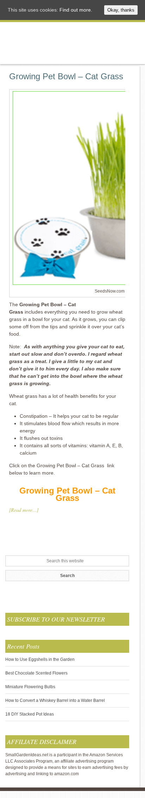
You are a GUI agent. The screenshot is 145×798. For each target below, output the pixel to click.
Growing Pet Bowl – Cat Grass (66, 76)
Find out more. (75, 10)
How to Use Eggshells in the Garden (40, 659)
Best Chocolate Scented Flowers (36, 673)
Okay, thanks (120, 10)
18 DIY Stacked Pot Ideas (29, 714)
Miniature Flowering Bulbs (30, 686)
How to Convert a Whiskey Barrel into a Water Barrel (55, 700)
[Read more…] (23, 510)
